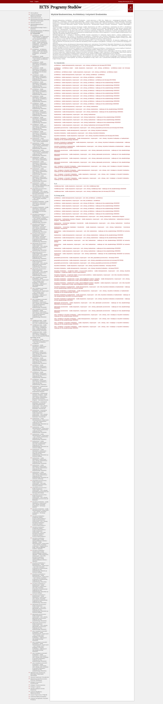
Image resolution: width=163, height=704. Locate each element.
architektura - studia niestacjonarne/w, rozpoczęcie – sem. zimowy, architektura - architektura (40, 58)
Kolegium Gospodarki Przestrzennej (36, 682)
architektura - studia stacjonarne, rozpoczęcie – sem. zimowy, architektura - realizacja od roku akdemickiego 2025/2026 (39, 134)
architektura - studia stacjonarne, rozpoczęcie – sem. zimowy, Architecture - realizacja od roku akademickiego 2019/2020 (39, 353)
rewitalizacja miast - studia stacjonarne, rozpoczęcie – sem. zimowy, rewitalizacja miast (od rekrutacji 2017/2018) (40, 334)
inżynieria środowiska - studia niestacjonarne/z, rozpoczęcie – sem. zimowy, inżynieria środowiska (40, 197)
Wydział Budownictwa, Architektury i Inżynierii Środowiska (39, 31)
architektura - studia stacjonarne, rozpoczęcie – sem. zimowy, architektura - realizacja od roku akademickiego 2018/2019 (39, 77)
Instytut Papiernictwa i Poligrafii (38, 694)
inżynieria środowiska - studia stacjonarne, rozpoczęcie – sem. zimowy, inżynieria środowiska (40, 203)
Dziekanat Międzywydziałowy (38, 696)
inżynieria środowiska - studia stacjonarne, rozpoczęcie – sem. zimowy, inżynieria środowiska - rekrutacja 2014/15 (40, 504)
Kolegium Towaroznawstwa (37, 685)
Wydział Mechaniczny (36, 17)
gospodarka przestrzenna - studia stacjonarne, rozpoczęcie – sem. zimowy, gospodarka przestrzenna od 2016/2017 (40, 497)
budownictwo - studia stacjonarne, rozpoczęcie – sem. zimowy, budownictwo (39, 159)
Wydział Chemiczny (35, 22)
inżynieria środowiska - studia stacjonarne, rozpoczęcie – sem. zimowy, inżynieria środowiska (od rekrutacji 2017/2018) (40, 210)
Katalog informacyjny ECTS (125, 1)
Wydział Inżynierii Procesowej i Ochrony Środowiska (38, 679)
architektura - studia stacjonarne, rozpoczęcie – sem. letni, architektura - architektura (39, 347)
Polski (31, 1)
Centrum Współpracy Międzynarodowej (36, 692)
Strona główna (34, 13)
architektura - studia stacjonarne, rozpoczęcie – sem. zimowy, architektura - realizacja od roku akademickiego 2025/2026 (39, 127)
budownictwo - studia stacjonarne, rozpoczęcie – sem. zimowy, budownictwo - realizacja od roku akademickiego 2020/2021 (40, 171)
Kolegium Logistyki (35, 687)
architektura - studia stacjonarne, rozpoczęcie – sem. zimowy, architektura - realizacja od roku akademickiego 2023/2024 (39, 113)
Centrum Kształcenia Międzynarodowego (36, 15)
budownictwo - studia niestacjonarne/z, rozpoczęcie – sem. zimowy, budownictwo (40, 140)
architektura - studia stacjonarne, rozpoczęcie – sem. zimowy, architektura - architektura (39, 64)
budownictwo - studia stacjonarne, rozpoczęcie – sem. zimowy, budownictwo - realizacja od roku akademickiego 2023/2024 (40, 178)
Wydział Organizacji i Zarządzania (39, 677)
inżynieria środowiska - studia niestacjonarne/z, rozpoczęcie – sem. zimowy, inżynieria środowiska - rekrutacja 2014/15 (40, 511)
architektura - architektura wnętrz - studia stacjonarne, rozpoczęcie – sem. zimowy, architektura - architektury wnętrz (40, 52)
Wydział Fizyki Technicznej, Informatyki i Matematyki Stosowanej (37, 674)
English (36, 1)
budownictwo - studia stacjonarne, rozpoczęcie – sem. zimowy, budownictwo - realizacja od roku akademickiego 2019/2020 (40, 164)
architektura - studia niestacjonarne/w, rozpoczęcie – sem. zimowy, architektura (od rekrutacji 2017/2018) (40, 37)
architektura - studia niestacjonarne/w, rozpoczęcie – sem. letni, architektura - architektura (40, 341)
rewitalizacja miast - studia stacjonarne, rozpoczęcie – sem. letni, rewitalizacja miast (40, 322)
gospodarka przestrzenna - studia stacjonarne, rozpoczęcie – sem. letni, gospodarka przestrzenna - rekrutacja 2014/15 (39, 483)
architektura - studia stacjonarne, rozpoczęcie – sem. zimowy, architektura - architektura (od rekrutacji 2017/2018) (39, 70)
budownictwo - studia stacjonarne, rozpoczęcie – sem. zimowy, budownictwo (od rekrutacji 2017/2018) (40, 185)
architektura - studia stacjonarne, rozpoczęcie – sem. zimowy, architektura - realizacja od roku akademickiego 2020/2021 (39, 98)
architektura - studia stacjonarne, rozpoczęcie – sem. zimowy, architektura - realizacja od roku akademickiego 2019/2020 (39, 84)
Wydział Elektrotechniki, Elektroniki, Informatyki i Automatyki (39, 20)
